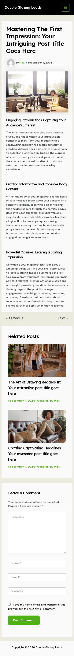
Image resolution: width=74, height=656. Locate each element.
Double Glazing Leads (23, 7)
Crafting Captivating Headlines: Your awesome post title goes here (34, 454)
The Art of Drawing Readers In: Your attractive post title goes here (34, 388)
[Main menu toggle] (65, 8)
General (42, 400)
